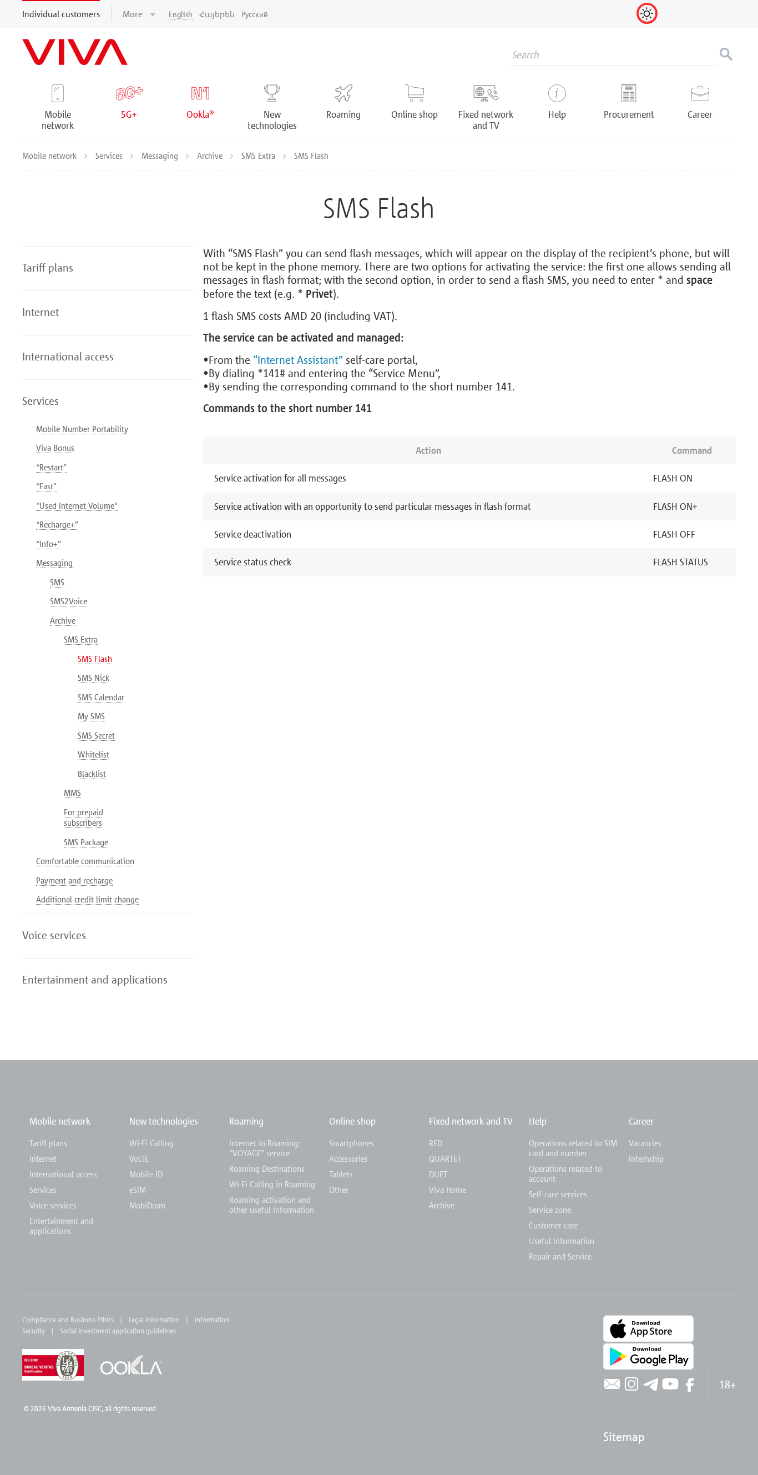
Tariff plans (48, 1143)
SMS (57, 582)
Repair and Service (560, 1256)
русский (254, 14)
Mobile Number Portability (82, 429)
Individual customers (61, 13)
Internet (43, 1158)
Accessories (348, 1158)
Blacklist (92, 774)
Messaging (161, 155)
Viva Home (447, 1190)
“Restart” (51, 467)
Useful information (561, 1241)
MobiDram (147, 1205)
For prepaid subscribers (83, 817)
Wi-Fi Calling (151, 1143)
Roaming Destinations (267, 1168)
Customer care (553, 1225)
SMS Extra (259, 155)
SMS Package (86, 842)
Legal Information (154, 1319)
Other (338, 1190)
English (181, 14)
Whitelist (93, 754)
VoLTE (139, 1158)
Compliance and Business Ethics (68, 1319)
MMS (72, 792)
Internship (646, 1158)
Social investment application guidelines (118, 1330)
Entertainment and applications (61, 1226)
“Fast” (46, 486)
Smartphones (351, 1143)
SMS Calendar (101, 697)
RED (435, 1143)
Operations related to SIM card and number (573, 1148)
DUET (438, 1174)
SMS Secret (96, 735)
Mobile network (50, 155)
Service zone (550, 1210)
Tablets (341, 1174)
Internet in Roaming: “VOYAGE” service (264, 1148)
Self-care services (558, 1194)
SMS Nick (93, 678)
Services (110, 155)
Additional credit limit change (87, 899)
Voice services (53, 1205)
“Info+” (48, 544)
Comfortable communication (85, 861)
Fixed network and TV (471, 1121)
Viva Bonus (55, 448)
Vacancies (645, 1143)
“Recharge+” (57, 524)
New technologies (163, 1121)
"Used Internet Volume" (77, 505)
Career (641, 1121)
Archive (211, 155)
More (134, 13)
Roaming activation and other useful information (271, 1205)
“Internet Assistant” (298, 359)
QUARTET (445, 1158)
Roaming (246, 1121)
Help (538, 1121)
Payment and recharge (74, 880)
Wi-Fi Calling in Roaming (272, 1184)
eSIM (137, 1190)
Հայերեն (217, 14)
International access (63, 1174)
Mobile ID (146, 1174)
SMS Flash (95, 659)
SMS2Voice (68, 601)
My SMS (91, 716)
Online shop (352, 1121)
